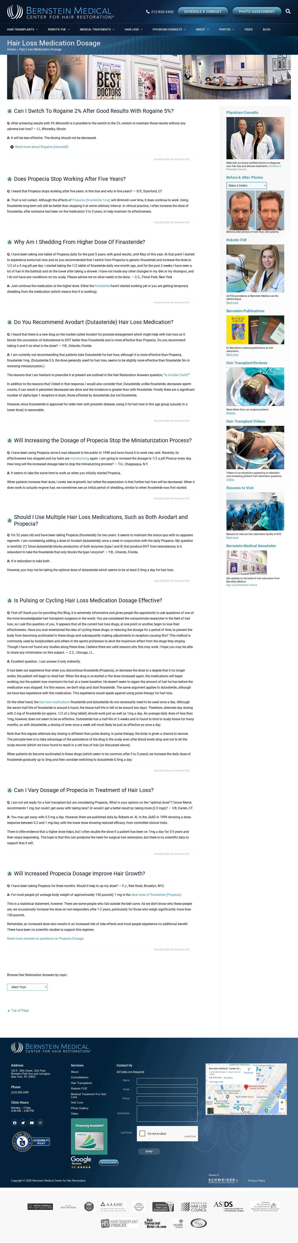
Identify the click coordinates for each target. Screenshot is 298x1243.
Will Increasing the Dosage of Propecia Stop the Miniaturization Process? (103, 440)
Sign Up (230, 585)
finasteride (102, 286)
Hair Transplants (81, 1083)
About (74, 1071)
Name (127, 1080)
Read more (232, 302)
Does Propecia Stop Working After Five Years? (70, 179)
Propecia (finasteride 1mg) (91, 200)
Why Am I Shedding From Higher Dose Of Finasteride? (79, 242)
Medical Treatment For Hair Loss (88, 1096)
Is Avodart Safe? (176, 375)
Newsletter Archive (247, 585)
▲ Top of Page (18, 1010)
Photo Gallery (79, 1108)
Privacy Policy (256, 1180)
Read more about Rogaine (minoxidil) (42, 147)
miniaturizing (79, 458)
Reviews (230, 413)
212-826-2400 (162, 12)
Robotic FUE (79, 1088)
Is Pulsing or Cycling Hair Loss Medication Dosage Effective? (88, 600)
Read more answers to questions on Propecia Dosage (45, 939)
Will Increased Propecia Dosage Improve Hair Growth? (79, 873)
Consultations (79, 1077)
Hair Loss (77, 1102)
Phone (127, 1098)
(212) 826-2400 (20, 1092)
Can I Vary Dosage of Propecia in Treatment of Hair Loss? (84, 790)
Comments (124, 1113)
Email (127, 1089)
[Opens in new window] (30, 1140)
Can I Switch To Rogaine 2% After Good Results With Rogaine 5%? (94, 111)
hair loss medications (54, 702)
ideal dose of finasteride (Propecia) (156, 895)
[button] (288, 12)
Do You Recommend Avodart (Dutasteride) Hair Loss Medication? (93, 322)
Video (74, 1113)
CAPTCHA (126, 1132)
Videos (230, 479)
